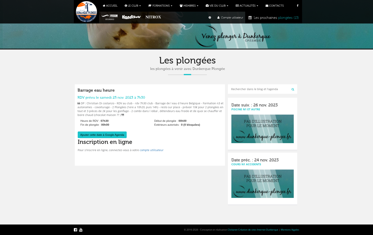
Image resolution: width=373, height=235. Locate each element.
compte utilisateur (152, 150)
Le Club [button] (133, 5)
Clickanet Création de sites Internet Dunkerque (253, 229)
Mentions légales (290, 229)
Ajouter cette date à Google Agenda (102, 134)
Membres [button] (189, 5)
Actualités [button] (247, 5)
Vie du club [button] (217, 5)
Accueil (111, 5)
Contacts (276, 5)
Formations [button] (161, 5)
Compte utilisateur (231, 17)
